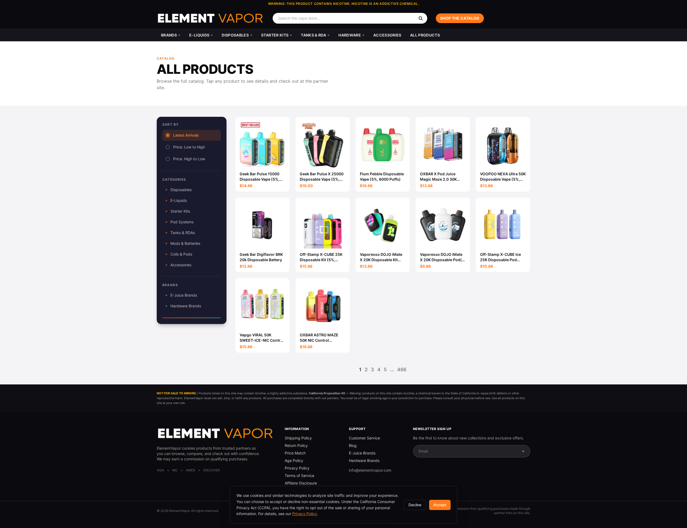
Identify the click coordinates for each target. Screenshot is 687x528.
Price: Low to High (189, 147)
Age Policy (294, 460)
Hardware (349, 35)
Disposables (235, 35)
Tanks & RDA (313, 35)
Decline (414, 504)
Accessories (387, 35)
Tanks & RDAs (182, 232)
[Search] (420, 18)
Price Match (295, 453)
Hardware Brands (185, 306)
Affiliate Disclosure (301, 483)
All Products (425, 35)
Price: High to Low (189, 158)
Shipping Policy (298, 438)
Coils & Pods (181, 254)
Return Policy (296, 445)
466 (401, 369)
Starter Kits (274, 35)
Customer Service (364, 438)
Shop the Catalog (460, 18)
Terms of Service (299, 475)
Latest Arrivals (186, 135)
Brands (169, 35)
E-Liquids (199, 35)
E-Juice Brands (183, 295)
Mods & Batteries (185, 243)
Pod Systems (181, 222)
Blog (353, 445)
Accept (439, 504)
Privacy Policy (297, 468)
